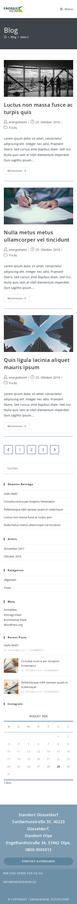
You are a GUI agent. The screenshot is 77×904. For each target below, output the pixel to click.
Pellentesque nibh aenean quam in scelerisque (33, 509)
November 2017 (14, 549)
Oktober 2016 (12, 556)
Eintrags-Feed (12, 615)
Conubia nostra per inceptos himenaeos (29, 501)
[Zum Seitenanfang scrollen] (71, 890)
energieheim (18, 122)
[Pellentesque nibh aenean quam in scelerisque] (11, 686)
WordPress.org (13, 625)
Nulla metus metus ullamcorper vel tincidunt (37, 236)
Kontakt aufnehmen (38, 861)
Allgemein (10, 580)
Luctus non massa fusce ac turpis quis (28, 517)
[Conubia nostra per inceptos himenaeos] (11, 665)
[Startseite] (5, 37)
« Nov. (8, 783)
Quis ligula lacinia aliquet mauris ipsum (37, 363)
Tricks (13, 128)
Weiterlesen (18, 171)
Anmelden (10, 610)
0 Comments (36, 650)
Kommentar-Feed (15, 620)
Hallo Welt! (11, 494)
